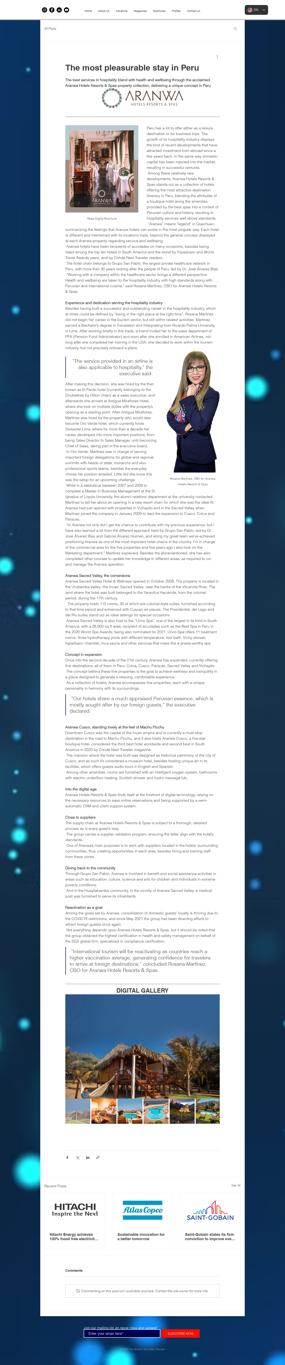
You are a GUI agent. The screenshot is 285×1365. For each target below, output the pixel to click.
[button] (235, 28)
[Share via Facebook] (67, 1157)
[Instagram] (44, 10)
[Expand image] (142, 1046)
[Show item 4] (156, 1111)
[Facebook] (51, 10)
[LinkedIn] (59, 10)
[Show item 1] (77, 1111)
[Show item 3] (129, 1111)
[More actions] (217, 56)
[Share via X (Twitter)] (77, 1157)
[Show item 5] (182, 1111)
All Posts (50, 28)
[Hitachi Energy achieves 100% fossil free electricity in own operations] (75, 1210)
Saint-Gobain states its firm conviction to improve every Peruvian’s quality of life (210, 1236)
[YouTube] (66, 10)
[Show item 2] (103, 1111)
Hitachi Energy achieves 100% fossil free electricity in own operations (73, 1236)
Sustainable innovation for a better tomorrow (141, 1236)
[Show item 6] (208, 1111)
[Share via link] (98, 1157)
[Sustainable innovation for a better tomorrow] (142, 1210)
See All (236, 1185)
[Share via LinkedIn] (88, 1157)
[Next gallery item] (214, 1047)
